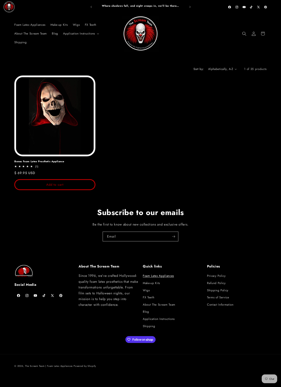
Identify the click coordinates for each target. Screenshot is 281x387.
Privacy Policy (216, 276)
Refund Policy (216, 283)
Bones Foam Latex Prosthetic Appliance (39, 161)
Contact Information (220, 305)
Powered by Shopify (85, 366)
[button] (81, 33)
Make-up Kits (151, 283)
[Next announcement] (190, 7)
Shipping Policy (217, 290)
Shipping (149, 326)
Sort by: (198, 69)
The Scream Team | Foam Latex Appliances (49, 366)
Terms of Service (218, 297)
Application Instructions (159, 319)
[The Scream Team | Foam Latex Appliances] (9, 7)
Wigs (146, 290)
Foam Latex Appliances (158, 276)
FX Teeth (148, 297)
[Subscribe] (173, 237)
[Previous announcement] (91, 7)
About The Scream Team (159, 305)
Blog (146, 312)
